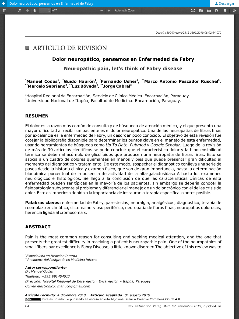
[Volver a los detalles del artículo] (3, 3)
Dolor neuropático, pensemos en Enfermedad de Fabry (51, 3)
